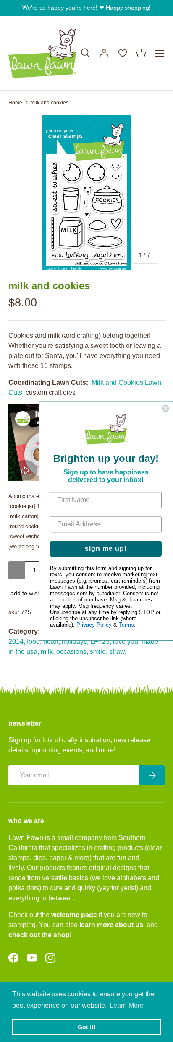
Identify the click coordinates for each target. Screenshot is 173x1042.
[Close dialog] (165, 408)
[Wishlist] (122, 53)
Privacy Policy (94, 625)
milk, (48, 651)
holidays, (75, 641)
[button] (141, 53)
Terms (126, 625)
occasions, (72, 651)
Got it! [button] (87, 1027)
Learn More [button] (127, 1005)
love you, (126, 641)
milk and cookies (49, 102)
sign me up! (106, 548)
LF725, (100, 641)
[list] (86, 192)
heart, (51, 641)
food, (34, 641)
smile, (98, 651)
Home (15, 102)
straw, (117, 651)
